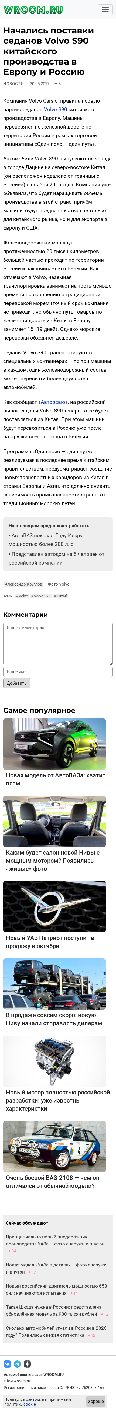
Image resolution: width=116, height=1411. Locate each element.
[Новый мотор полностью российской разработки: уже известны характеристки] (54, 1060)
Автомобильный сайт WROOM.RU (34, 1374)
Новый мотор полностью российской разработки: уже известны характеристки (58, 1100)
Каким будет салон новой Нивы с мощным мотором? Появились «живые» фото (53, 860)
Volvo (22, 596)
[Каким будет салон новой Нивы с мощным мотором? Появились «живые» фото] (54, 821)
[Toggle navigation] (105, 9)
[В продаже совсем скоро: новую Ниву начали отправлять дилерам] (54, 983)
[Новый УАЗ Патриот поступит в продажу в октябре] (54, 906)
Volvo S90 (55, 109)
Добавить (17, 683)
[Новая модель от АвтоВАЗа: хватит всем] (54, 743)
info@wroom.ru (17, 1381)
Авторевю (53, 402)
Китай (60, 596)
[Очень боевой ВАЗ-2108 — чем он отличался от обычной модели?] (54, 1146)
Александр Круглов (23, 584)
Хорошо (96, 1401)
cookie (29, 1404)
